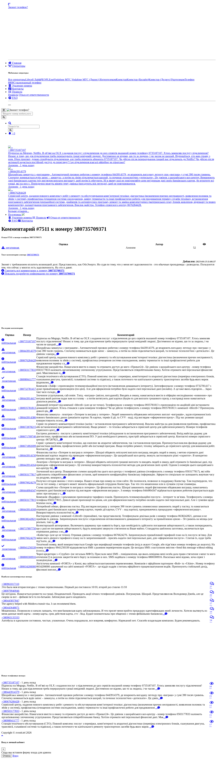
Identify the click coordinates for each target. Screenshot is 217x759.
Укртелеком (178, 79)
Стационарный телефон (27, 82)
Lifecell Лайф (33, 79)
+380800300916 (27, 557)
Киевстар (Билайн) (138, 79)
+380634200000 (27, 566)
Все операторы (16, 79)
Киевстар (121, 79)
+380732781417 (27, 388)
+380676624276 (27, 482)
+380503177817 (27, 474)
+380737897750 (27, 528)
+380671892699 (27, 446)
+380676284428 (27, 360)
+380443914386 (27, 417)
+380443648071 (10, 607)
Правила (13, 94)
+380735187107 (27, 341)
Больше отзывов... (18, 211)
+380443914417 (27, 398)
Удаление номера (21, 217)
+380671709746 (27, 436)
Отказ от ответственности (34, 94)
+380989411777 (27, 379)
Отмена (7, 756)
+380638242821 (27, 519)
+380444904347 (27, 490)
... (57, 344)
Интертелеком (108, 79)
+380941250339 (27, 547)
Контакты (27, 220)
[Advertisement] (112, 34)
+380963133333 (10, 617)
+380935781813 (27, 407)
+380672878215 (27, 427)
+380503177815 (27, 500)
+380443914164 (27, 465)
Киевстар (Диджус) (160, 79)
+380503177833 (27, 369)
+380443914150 (27, 455)
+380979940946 (10, 590)
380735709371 (33, 255)
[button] (10, 123)
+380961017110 (10, 584)
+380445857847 (10, 600)
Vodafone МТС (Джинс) (86, 79)
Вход (15, 755)
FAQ (14, 220)
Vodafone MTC (63, 79)
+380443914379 (27, 350)
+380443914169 (27, 509)
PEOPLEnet (47, 79)
